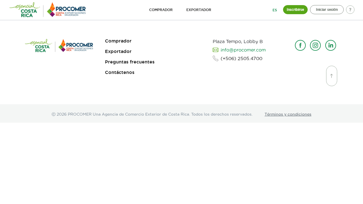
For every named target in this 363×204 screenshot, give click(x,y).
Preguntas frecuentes (130, 62)
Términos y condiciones (288, 114)
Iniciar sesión (327, 9)
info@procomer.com (243, 49)
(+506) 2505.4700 (241, 58)
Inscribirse (295, 9)
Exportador (118, 51)
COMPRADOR (161, 10)
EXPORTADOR (198, 10)
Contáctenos (119, 72)
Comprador (118, 41)
